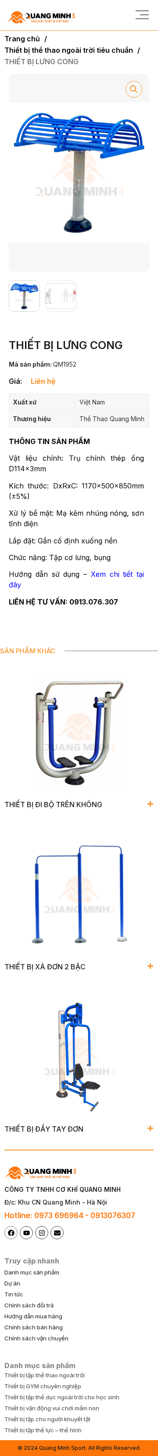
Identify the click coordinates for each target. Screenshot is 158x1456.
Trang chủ (22, 38)
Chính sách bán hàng (33, 1327)
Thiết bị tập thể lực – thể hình (43, 1430)
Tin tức (13, 1294)
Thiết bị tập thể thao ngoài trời (44, 1375)
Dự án (12, 1283)
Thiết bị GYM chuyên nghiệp (42, 1386)
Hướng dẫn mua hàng (33, 1316)
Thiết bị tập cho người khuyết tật (47, 1419)
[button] (139, 15)
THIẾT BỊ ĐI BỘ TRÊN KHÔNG (53, 804)
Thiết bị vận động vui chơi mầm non (51, 1408)
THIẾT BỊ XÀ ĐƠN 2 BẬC (45, 966)
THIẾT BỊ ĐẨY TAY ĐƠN (43, 1129)
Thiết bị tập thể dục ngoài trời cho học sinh (61, 1397)
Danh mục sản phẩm (31, 1272)
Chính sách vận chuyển (36, 1338)
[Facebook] (11, 1232)
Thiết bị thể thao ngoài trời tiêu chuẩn (68, 50)
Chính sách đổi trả (29, 1305)
